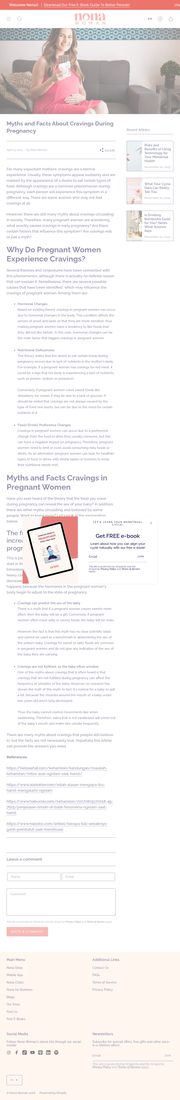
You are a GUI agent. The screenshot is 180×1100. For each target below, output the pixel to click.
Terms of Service (131, 568)
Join (140, 556)
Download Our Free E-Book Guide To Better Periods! (87, 5)
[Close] (151, 523)
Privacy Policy (108, 568)
